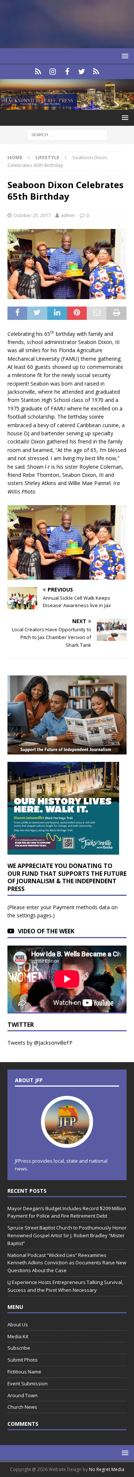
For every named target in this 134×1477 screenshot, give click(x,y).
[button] (123, 56)
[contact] (38, 71)
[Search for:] (67, 134)
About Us (17, 1324)
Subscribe (18, 1348)
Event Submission (27, 1383)
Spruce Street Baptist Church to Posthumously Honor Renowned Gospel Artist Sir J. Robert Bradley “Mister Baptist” (67, 1235)
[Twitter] (81, 71)
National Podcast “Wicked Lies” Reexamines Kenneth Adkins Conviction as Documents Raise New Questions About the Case (66, 1263)
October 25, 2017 (32, 215)
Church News (22, 1407)
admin (68, 215)
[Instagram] (52, 71)
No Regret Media (106, 1469)
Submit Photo (22, 1359)
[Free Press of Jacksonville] (67, 105)
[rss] (96, 71)
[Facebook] (67, 71)
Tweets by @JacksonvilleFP (40, 1042)
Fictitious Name (24, 1371)
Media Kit (17, 1336)
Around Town (22, 1395)
